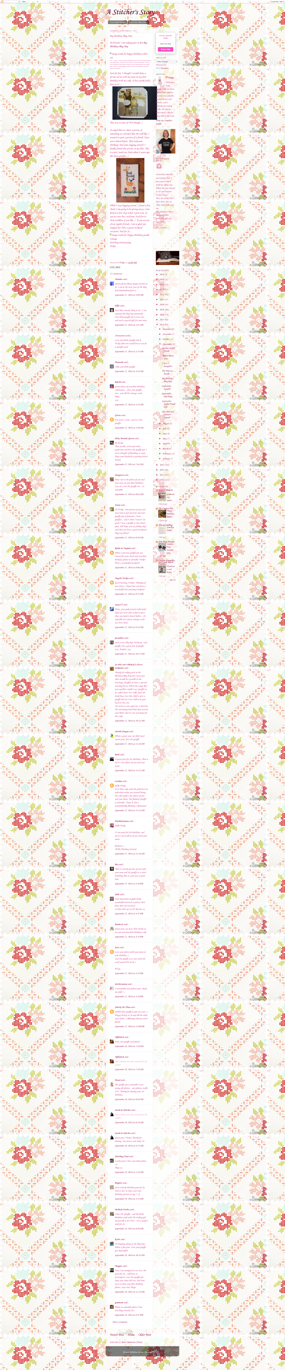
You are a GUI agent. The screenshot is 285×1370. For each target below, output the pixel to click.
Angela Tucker (122, 578)
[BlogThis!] (113, 267)
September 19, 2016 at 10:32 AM (129, 1255)
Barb (117, 754)
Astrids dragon (121, 731)
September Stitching (167, 395)
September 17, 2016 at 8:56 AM (129, 537)
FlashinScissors (122, 821)
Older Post (144, 1335)
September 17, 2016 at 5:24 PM (129, 996)
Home (131, 1335)
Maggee (118, 1266)
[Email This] (111, 267)
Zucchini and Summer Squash (168, 414)
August (166, 423)
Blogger (158, 1352)
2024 (162, 284)
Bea (116, 864)
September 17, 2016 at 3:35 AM (129, 371)
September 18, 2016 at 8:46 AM (129, 1099)
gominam (119, 1302)
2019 (162, 309)
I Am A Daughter (167, 365)
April (165, 443)
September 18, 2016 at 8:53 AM (129, 1122)
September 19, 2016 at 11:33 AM (129, 1292)
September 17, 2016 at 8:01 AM (129, 494)
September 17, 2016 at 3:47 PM (129, 913)
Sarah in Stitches (123, 1110)
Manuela (119, 362)
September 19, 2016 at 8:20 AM (129, 1228)
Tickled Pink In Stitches (165, 491)
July (165, 428)
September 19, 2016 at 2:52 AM (129, 1199)
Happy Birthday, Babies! (171, 514)
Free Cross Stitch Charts (138, 22)
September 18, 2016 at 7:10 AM (129, 1046)
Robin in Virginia (123, 548)
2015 (162, 465)
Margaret (119, 475)
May (165, 438)
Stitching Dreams (166, 541)
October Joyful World (168, 350)
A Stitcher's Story (130, 12)
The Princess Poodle (167, 372)
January (166, 458)
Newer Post (117, 1335)
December (167, 329)
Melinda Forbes (122, 1209)
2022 (162, 294)
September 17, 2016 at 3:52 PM (129, 937)
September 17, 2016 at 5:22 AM (129, 404)
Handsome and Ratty (171, 569)
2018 (162, 314)
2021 (162, 299)
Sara (117, 947)
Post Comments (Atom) (132, 1342)
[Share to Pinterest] (119, 267)
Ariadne (118, 279)
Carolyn (118, 781)
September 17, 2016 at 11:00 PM (129, 1026)
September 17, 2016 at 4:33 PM (129, 973)
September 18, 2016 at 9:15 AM (129, 1146)
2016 (162, 324)
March (166, 448)
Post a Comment (120, 1322)
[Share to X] (115, 267)
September (167, 344)
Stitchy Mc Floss (123, 1007)
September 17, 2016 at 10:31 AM (129, 721)
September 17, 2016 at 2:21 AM (129, 325)
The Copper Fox (165, 508)
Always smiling (165, 525)
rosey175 (119, 604)
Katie (117, 1239)
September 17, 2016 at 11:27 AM (129, 770)
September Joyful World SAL (168, 404)
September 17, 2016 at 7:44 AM (129, 464)
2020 (162, 304)
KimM (118, 382)
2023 (162, 289)
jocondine (119, 638)
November (167, 334)
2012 (162, 480)
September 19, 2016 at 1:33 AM (129, 1172)
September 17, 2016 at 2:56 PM (129, 883)
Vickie (171, 78)
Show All (172, 580)
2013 (162, 475)
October (166, 339)
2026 (162, 274)
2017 (162, 319)
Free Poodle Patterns (117, 22)
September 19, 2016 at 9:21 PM (129, 1315)
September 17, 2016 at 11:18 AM (129, 744)
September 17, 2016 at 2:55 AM (129, 351)
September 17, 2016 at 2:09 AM (129, 295)
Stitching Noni (121, 1156)
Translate (164, 68)
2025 (162, 279)
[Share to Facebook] (117, 267)
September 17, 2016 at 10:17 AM (129, 654)
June (165, 433)
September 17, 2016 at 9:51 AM (129, 594)
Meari (117, 1080)
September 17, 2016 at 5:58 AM (129, 428)
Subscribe (165, 49)
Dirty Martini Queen (124, 438)
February (167, 453)
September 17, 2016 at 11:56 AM (129, 854)
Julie (117, 894)
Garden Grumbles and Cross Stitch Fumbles (166, 562)
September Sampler (166, 387)
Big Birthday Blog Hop (167, 380)
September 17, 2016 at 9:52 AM (129, 627)
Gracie (118, 415)
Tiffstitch (119, 1037)
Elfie (117, 305)
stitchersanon (121, 984)
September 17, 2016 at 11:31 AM (129, 810)
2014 (162, 470)
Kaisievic (119, 924)
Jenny (117, 505)
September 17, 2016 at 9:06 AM (129, 567)
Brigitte (118, 1183)
